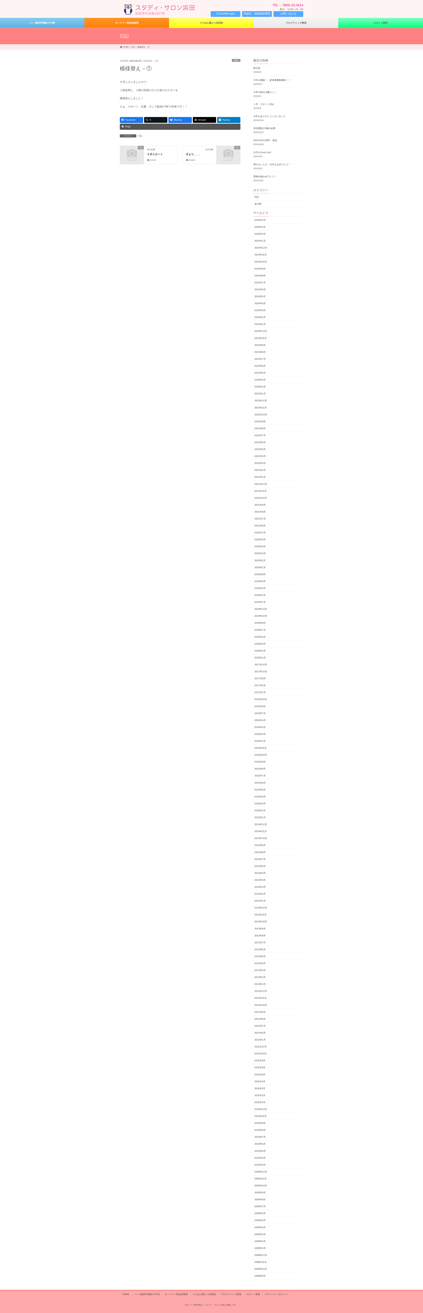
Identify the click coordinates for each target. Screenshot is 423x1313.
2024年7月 (260, 282)
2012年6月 (260, 1032)
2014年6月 (260, 866)
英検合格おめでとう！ (264, 176)
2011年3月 (259, 1088)
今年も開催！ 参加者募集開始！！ (271, 80)
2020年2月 (260, 560)
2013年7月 (260, 942)
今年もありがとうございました (269, 116)
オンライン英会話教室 (176, 1294)
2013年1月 (260, 984)
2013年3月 (260, 970)
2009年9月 (260, 1192)
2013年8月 (260, 935)
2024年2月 (260, 317)
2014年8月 (260, 852)
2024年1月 (260, 324)
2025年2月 (260, 234)
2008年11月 (260, 1262)
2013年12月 (260, 907)
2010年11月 (260, 1116)
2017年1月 (260, 692)
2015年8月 (260, 768)
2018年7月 (260, 630)
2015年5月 (260, 789)
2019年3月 (260, 588)
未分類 (257, 203)
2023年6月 (260, 366)
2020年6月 (260, 539)
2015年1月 (260, 817)
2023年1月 (260, 393)
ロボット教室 (253, 1294)
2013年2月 (260, 977)
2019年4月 (260, 581)
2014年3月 (260, 887)
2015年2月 (260, 810)
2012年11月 (260, 998)
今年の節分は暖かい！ (264, 92)
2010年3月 (260, 1164)
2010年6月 (260, 1144)
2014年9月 (260, 845)
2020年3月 (260, 553)
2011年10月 (260, 1053)
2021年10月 (260, 498)
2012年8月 (260, 1019)
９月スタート (155, 154)
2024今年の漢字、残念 (265, 140)
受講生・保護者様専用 (257, 13)
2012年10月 (260, 1005)
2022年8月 (260, 428)
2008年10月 (260, 1269)
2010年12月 (260, 1109)
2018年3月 (260, 643)
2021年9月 (260, 505)
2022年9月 (260, 421)
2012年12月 (260, 991)
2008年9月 (260, 1276)
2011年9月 (259, 1060)
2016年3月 (260, 727)
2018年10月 (260, 616)
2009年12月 (260, 1171)
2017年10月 (260, 671)
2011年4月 (259, 1081)
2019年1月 (260, 602)
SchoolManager (225, 13)
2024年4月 (260, 303)
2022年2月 (260, 470)
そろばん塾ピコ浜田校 (204, 1294)
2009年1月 (260, 1248)
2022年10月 (260, 414)
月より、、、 (194, 154)
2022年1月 (260, 477)
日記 (236, 60)
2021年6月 (260, 525)
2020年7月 (260, 532)
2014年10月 (260, 838)
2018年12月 (260, 609)
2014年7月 (260, 859)
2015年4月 (260, 796)
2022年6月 (260, 442)
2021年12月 (260, 484)
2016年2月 (260, 734)
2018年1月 (260, 657)
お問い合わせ (288, 13)
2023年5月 (260, 372)
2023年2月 (260, 386)
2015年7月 (260, 775)
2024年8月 (260, 275)
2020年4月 (260, 546)
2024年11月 (260, 254)
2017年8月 (260, 678)
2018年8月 (260, 623)
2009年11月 (260, 1178)
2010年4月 (260, 1158)
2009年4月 (260, 1227)
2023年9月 (260, 345)
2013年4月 (260, 963)
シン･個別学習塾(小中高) (147, 1294)
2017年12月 (260, 664)
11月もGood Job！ (263, 152)
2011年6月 (259, 1074)
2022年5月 (260, 449)
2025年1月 (260, 240)
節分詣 (256, 68)
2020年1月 (260, 567)
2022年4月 (260, 456)
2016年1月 (260, 741)
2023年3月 (260, 379)
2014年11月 (260, 831)
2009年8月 (260, 1199)
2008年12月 (260, 1255)
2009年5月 (260, 1220)
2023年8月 (260, 352)
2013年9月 (260, 928)
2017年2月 (260, 685)
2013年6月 (260, 949)
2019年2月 (260, 595)
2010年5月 (260, 1151)
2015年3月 (260, 803)
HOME (125, 1294)
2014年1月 (260, 900)
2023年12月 (260, 331)
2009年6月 (260, 1213)
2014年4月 (260, 880)
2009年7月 (260, 1206)
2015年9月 (260, 761)
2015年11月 (260, 748)
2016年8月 (260, 706)
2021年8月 (260, 511)
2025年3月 (260, 227)
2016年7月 (260, 713)
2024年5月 (260, 296)
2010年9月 (260, 1123)
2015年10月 (260, 755)
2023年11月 (260, 338)
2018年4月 (260, 637)
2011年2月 (259, 1095)
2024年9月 (260, 268)
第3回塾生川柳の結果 (264, 128)
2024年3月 (260, 310)
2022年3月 (260, 463)
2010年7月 (260, 1137)
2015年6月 (260, 782)
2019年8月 (260, 574)
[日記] (132, 153)
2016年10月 (260, 699)
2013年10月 (260, 921)
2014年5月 (260, 873)
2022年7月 (260, 435)
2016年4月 (260, 720)
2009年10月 (260, 1185)
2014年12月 (260, 824)
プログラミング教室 (231, 1294)
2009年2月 (260, 1241)
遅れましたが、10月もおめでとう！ (272, 164)
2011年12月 (260, 1046)
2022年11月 (260, 407)
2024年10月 (260, 261)
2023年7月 (260, 359)
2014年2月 (260, 893)
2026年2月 (260, 220)
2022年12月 (260, 400)
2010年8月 (260, 1130)
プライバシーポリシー (276, 1294)
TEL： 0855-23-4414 (287, 5)
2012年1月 (260, 1039)
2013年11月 (260, 914)
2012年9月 (260, 1012)
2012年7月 (260, 1026)
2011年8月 (259, 1067)
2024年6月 (260, 289)
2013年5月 (260, 956)
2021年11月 (260, 491)
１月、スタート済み (263, 104)
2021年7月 (260, 518)
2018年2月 (260, 650)
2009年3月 (260, 1234)
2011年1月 (259, 1102)
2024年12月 (260, 247)
